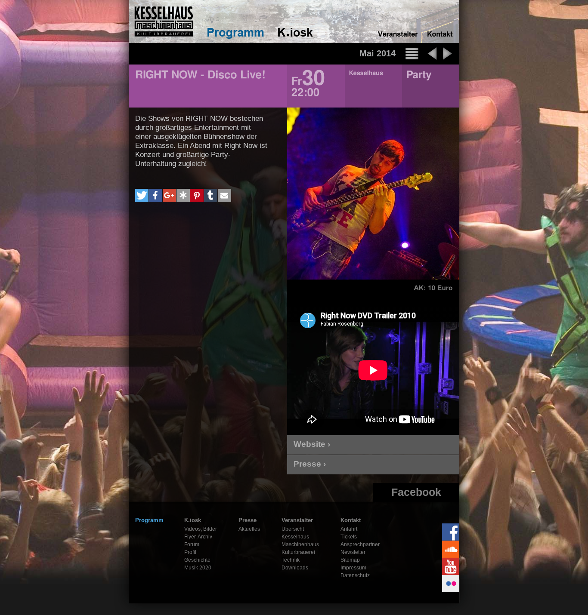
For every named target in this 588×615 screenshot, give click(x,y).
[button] (142, 195)
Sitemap (350, 560)
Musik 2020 (197, 568)
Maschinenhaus (300, 544)
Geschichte (197, 560)
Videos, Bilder (200, 529)
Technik (291, 560)
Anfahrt (348, 529)
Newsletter (352, 552)
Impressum (353, 568)
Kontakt (350, 520)
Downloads (295, 568)
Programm (149, 520)
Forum (191, 544)
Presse (247, 520)
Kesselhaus (295, 537)
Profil (190, 552)
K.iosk (192, 520)
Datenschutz (355, 575)
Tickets (348, 537)
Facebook (416, 492)
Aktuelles (249, 529)
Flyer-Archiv (198, 537)
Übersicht (293, 529)
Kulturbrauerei (298, 552)
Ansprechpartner (360, 544)
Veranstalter (297, 520)
